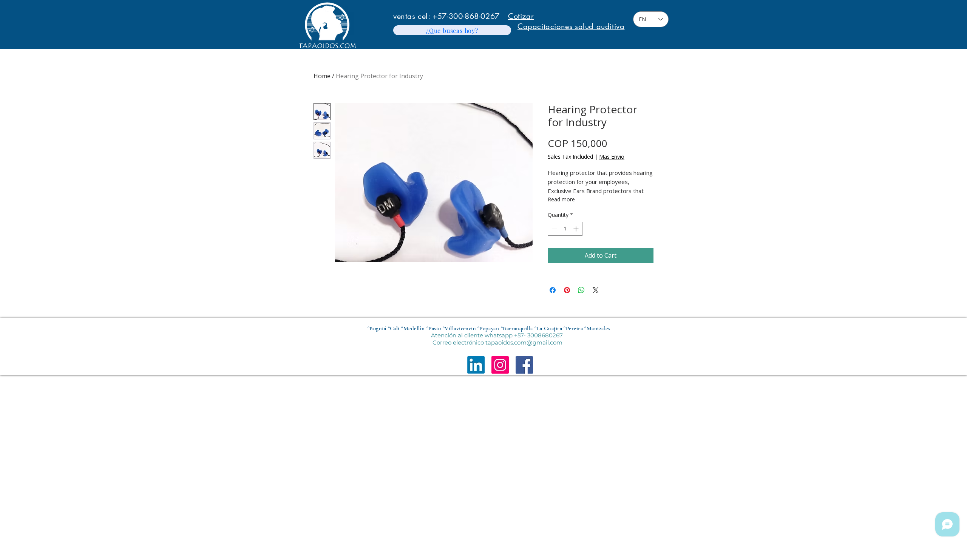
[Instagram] (500, 365)
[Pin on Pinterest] (567, 290)
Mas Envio (611, 156)
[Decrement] (553, 228)
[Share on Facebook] (552, 290)
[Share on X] (595, 290)
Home (322, 76)
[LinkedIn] (476, 365)
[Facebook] (524, 365)
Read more (561, 199)
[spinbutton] (565, 228)
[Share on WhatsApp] (581, 290)
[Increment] (576, 228)
